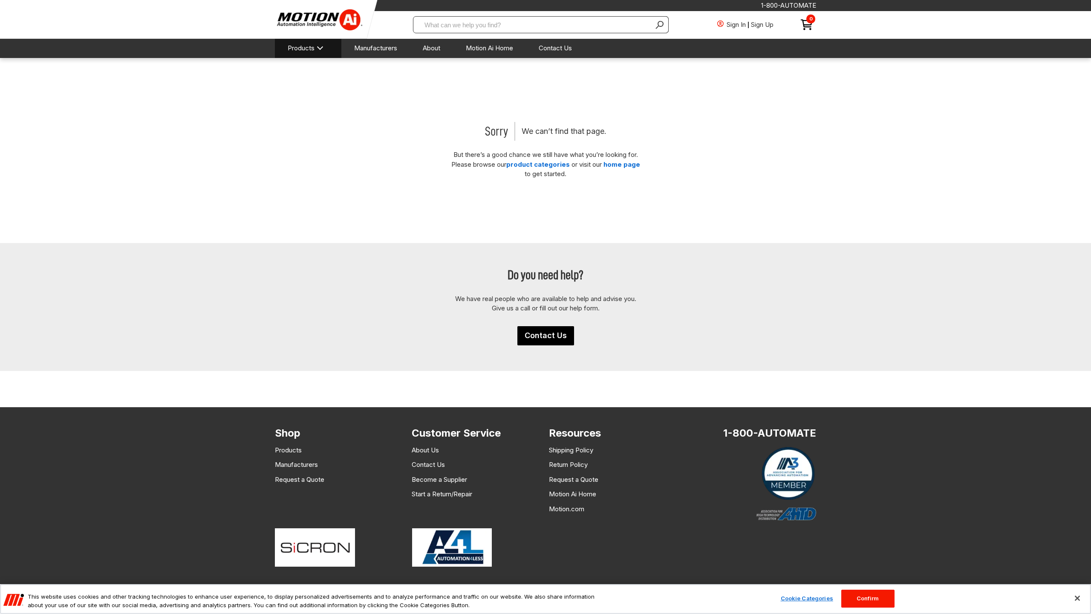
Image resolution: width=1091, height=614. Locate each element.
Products (301, 48)
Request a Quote (299, 479)
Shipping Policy (571, 450)
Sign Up (762, 24)
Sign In (736, 24)
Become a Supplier (439, 479)
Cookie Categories (807, 598)
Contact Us (555, 48)
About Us (425, 450)
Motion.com (566, 509)
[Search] (660, 24)
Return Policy (568, 464)
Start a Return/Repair (442, 494)
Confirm (868, 598)
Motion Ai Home (489, 48)
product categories (538, 164)
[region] (545, 599)
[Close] (1077, 598)
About (431, 48)
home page (621, 164)
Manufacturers (375, 48)
